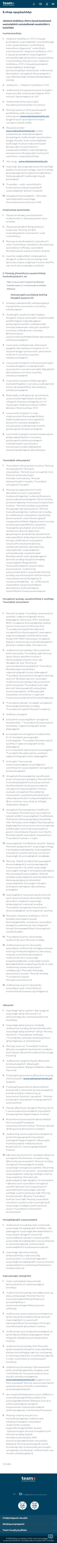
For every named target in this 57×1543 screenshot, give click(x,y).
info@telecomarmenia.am (34, 1494)
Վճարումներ (40, 4)
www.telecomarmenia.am (34, 116)
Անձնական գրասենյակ (34, 4)
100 (14, 1494)
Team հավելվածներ (15, 1530)
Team (9, 3)
